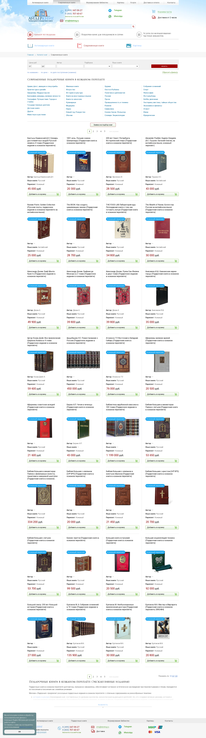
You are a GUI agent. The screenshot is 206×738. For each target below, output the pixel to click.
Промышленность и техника (116, 102)
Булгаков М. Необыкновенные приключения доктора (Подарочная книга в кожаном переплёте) (122, 607)
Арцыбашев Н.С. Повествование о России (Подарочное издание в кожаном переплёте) (82, 340)
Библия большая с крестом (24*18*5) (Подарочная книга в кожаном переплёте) (162, 473)
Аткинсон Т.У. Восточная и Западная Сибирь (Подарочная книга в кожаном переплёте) (122, 340)
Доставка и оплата (151, 3)
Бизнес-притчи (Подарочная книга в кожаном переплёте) (83, 539)
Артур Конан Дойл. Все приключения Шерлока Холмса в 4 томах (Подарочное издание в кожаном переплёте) (43, 342)
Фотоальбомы (149, 96)
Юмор (145, 112)
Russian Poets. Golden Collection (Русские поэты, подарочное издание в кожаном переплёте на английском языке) (42, 208)
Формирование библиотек (97, 3)
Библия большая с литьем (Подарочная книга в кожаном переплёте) (40, 540)
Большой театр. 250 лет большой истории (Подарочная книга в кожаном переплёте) (42, 607)
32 (171, 676)
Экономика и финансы (152, 106)
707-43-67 (74, 14)
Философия (148, 93)
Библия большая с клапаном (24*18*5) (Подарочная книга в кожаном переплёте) (80, 473)
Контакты (171, 3)
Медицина (70, 106)
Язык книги (117, 63)
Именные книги (72, 86)
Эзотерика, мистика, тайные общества (159, 102)
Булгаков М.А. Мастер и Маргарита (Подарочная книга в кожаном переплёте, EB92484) (161, 607)
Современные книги (94, 45)
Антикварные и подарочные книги (40, 21)
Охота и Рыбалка (112, 90)
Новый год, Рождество (75, 112)
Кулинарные (71, 102)
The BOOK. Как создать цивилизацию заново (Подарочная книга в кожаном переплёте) (82, 207)
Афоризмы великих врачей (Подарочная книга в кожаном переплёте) (159, 340)
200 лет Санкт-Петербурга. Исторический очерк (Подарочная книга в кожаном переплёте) (121, 140)
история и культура (41, 697)
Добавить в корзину (37, 194)
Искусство (70, 90)
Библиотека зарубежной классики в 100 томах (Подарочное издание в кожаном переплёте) (122, 407)
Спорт (146, 90)
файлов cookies (25, 727)
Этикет (146, 109)
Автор (59, 63)
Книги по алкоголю (74, 99)
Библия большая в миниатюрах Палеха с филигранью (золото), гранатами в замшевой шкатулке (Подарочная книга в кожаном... (42, 475)
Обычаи (69, 115)
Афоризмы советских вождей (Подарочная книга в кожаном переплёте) (41, 407)
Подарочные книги (79, 721)
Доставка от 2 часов (167, 17)
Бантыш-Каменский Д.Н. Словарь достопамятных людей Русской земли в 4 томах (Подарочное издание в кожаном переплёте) (42, 142)
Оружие (108, 86)
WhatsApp (118, 16)
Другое (30, 111)
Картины (137, 45)
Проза (107, 99)
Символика (109, 109)
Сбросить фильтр (170, 72)
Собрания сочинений (152, 86)
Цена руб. (33, 63)
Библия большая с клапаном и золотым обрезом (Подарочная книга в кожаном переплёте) (120, 473)
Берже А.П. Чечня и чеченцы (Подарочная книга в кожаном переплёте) (80, 407)
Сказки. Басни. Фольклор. (115, 112)
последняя (113, 131)
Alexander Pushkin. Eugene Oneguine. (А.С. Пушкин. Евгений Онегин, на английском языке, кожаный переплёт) (160, 142)
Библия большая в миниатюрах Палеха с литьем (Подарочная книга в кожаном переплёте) (161, 407)
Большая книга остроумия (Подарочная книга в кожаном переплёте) (119, 540)
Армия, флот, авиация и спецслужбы (42, 86)
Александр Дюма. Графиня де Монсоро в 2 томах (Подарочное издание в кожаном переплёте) (81, 274)
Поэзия (108, 96)
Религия (108, 106)
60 (173, 676)
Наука (68, 109)
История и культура (74, 93)
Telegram (118, 10)
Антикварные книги (44, 45)
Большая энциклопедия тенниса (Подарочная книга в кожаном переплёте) (160, 540)
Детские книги (33, 108)
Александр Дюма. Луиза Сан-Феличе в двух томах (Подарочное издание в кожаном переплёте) (122, 274)
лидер (41, 18)
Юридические (149, 115)
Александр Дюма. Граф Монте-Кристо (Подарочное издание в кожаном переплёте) (41, 274)
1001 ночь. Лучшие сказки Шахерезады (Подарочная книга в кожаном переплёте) (82, 140)
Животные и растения (36, 115)
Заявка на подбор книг (103, 125)
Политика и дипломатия (115, 93)
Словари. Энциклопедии (115, 115)
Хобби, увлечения (150, 99)
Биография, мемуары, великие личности (43, 96)
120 (176, 676)
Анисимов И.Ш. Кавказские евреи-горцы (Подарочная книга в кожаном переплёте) (162, 274)
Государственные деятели (38, 105)
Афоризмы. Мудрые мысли (38, 93)
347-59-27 (73, 10)
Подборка (89, 63)
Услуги (133, 3)
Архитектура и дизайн (36, 90)
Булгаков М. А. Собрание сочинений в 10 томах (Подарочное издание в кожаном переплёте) (83, 607)
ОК (19, 732)
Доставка (100, 731)
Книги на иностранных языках (78, 96)
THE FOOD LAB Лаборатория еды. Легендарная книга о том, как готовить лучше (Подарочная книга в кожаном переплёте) (122, 208)
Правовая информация (36, 732)
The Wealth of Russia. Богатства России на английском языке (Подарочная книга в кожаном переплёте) (159, 208)
